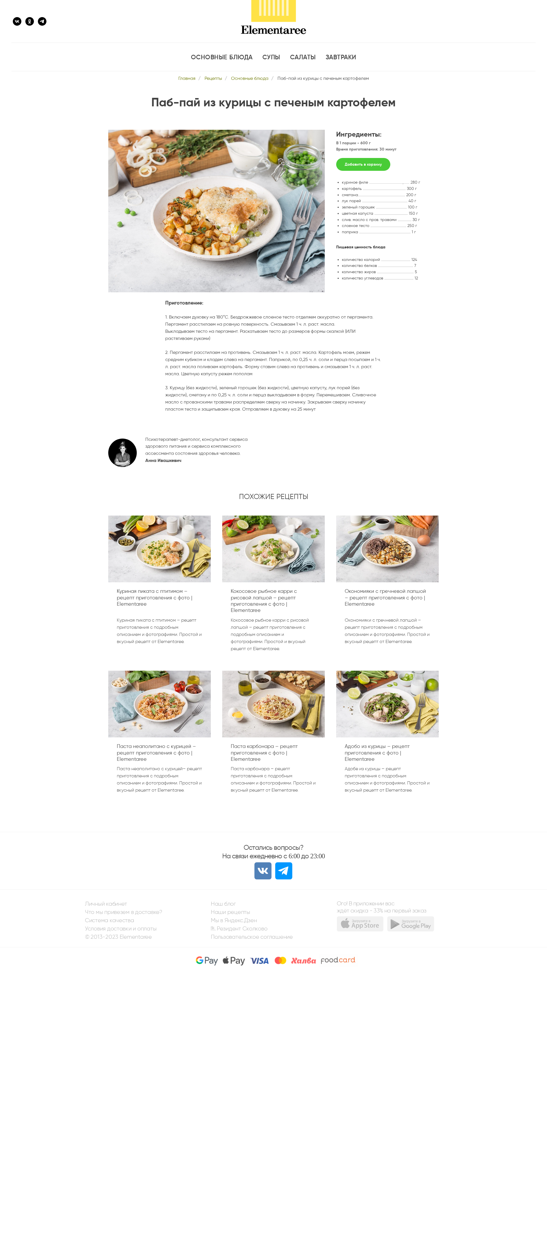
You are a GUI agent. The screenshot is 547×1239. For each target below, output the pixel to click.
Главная (186, 78)
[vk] (17, 21)
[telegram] (42, 21)
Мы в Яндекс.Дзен (234, 920)
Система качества (109, 920)
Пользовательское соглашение (252, 937)
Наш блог (223, 904)
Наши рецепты (230, 912)
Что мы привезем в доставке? (123, 912)
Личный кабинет (106, 904)
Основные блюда (222, 57)
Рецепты (213, 78)
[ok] (29, 21)
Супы (271, 57)
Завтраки (341, 57)
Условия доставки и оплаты (120, 928)
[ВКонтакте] (263, 870)
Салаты (303, 57)
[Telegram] (283, 870)
